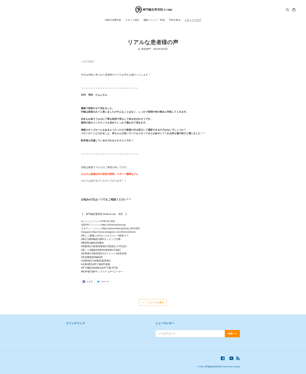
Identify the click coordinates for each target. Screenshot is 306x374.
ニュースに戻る (155, 302)
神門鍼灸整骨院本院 (213, 367)
